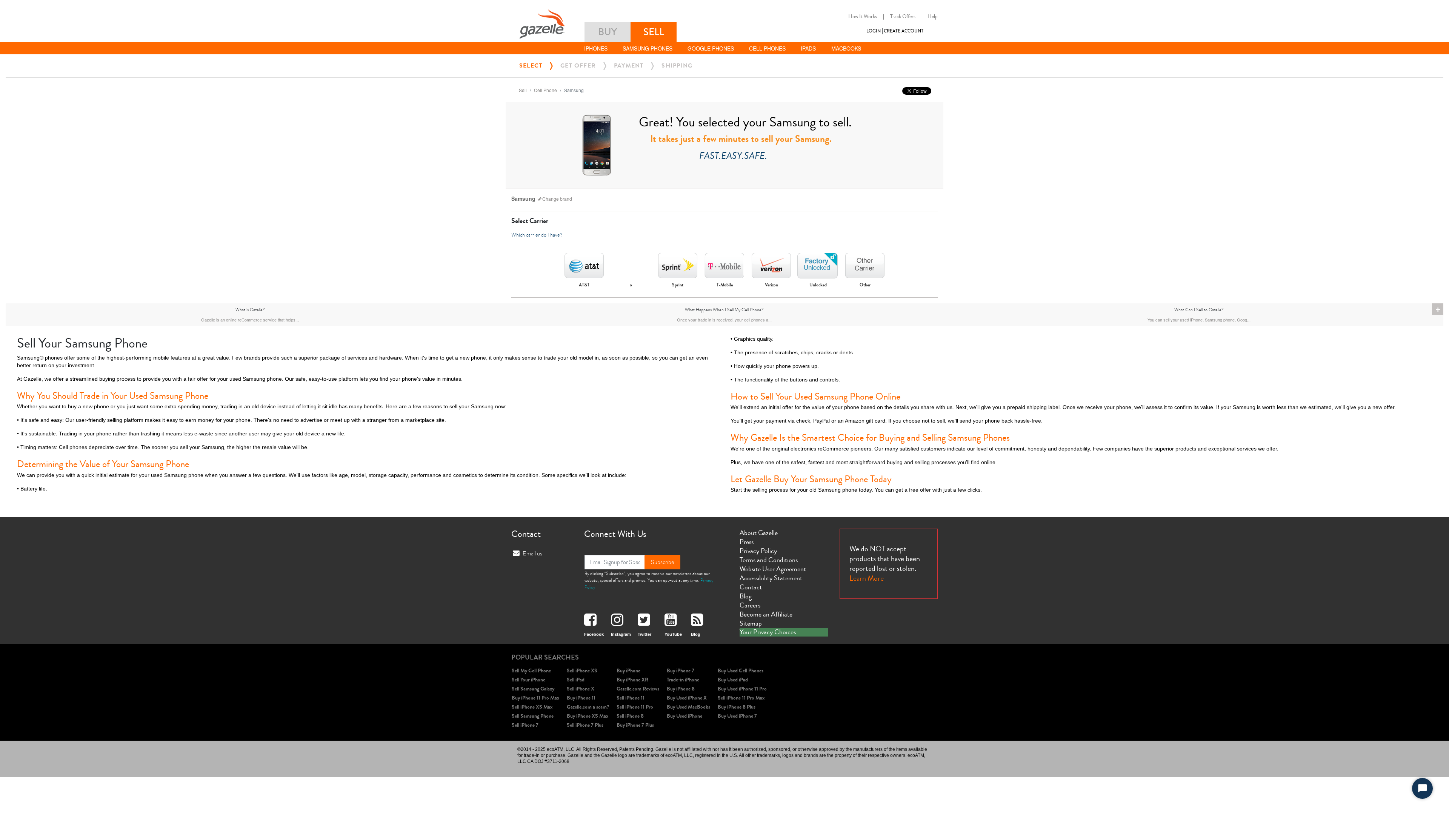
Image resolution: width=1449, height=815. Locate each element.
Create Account (903, 31)
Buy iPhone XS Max (587, 716)
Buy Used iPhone (684, 716)
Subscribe (662, 562)
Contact (751, 587)
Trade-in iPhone (683, 680)
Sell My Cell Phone (531, 671)
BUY (607, 32)
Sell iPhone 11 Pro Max (741, 698)
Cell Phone (545, 90)
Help (933, 16)
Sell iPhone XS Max (532, 707)
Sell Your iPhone (528, 680)
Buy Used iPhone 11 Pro (742, 689)
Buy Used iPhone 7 (737, 716)
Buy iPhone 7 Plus (635, 725)
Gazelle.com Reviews (638, 689)
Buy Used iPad (733, 680)
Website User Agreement (773, 569)
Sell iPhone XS (582, 671)
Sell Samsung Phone (533, 716)
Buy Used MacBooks (688, 707)
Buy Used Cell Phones (740, 671)
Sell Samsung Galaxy (533, 689)
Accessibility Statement (771, 578)
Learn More (866, 578)
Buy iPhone (628, 671)
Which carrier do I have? (537, 235)
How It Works (862, 16)
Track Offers (902, 16)
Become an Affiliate (766, 614)
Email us (532, 553)
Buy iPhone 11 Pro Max (535, 698)
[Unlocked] (818, 263)
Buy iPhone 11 (581, 698)
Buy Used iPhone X (687, 698)
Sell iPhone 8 (630, 716)
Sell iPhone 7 (525, 725)
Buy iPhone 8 (681, 689)
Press (747, 542)
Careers (750, 605)
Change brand (557, 198)
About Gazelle (759, 533)
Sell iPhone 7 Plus (585, 725)
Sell (523, 90)
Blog (746, 596)
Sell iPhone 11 (631, 698)
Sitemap (751, 623)
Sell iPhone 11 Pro (635, 707)
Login (873, 31)
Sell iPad (576, 680)
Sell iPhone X (580, 689)
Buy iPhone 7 (680, 671)
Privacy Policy (758, 551)
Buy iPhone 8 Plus (736, 707)
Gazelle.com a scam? (588, 707)
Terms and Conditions (769, 560)
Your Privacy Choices (768, 632)
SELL (653, 32)
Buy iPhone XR (632, 680)
